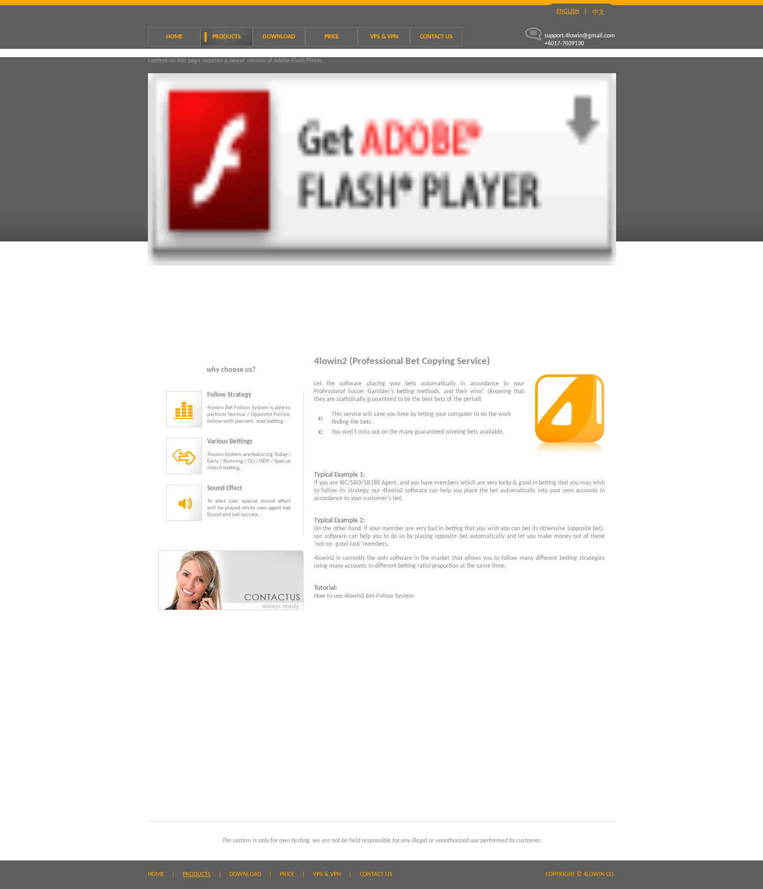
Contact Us (436, 37)
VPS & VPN (384, 37)
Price (331, 37)
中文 (598, 12)
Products (226, 37)
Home (174, 37)
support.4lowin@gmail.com (579, 36)
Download (279, 37)
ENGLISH (567, 11)
